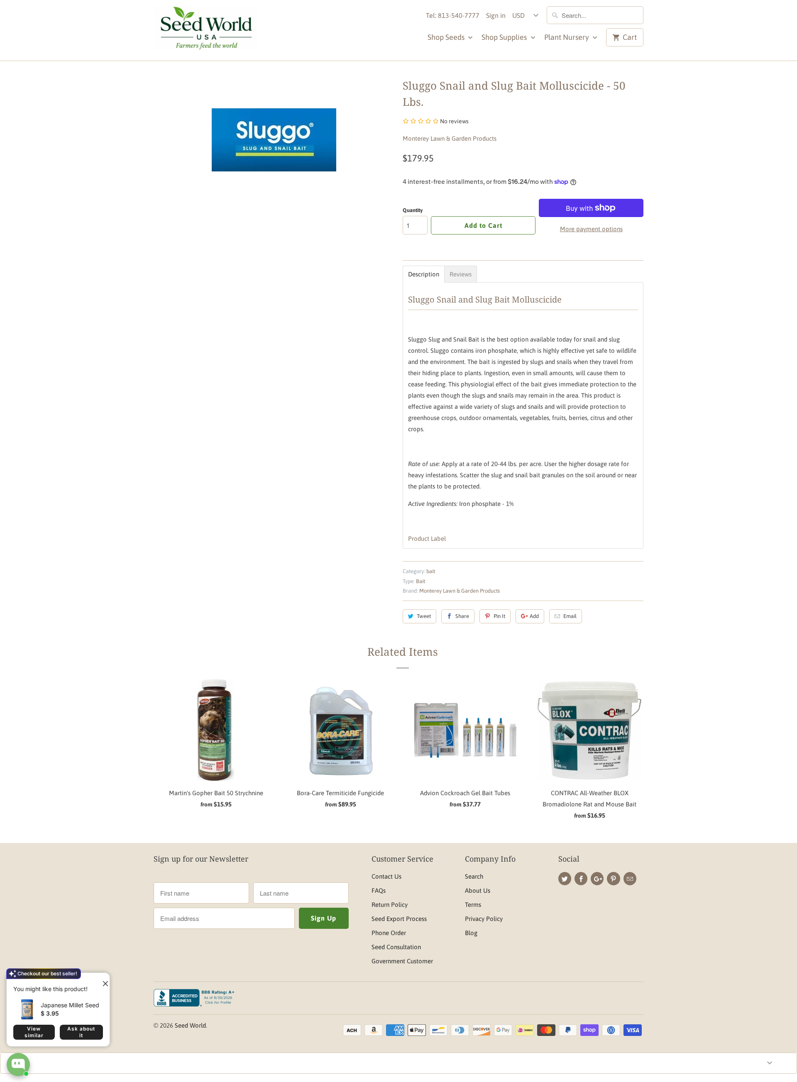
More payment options (591, 228)
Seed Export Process (399, 918)
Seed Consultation (396, 946)
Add (534, 616)
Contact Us (386, 876)
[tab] (424, 274)
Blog (471, 932)
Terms (473, 904)
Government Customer (402, 961)
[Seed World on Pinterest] (613, 878)
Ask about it (81, 1032)
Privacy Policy (484, 918)
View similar (34, 1032)
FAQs (379, 890)
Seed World (190, 1025)
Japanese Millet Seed (70, 1005)
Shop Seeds (447, 37)
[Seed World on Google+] (597, 878)
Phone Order (389, 932)
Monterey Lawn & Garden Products (449, 138)
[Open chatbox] (18, 1064)
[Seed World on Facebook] (581, 878)
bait (430, 571)
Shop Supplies (505, 37)
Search (474, 876)
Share (462, 616)
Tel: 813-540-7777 (452, 15)
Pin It (499, 616)
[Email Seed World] (629, 878)
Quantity (413, 210)
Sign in (496, 15)
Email (570, 616)
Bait (420, 581)
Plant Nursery (567, 37)
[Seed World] (205, 30)
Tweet (424, 616)
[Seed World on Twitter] (564, 878)
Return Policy (390, 904)
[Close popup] (102, 980)
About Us (477, 890)
